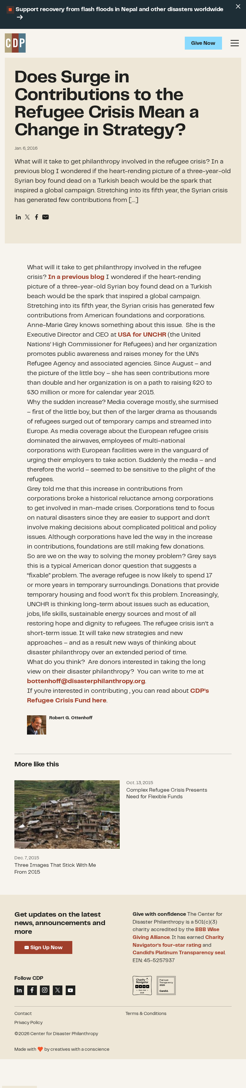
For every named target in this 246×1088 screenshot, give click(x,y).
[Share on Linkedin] (18, 217)
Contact (23, 1014)
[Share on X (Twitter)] (27, 217)
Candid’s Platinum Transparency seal (179, 952)
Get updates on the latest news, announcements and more (59, 923)
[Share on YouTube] (70, 990)
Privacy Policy (28, 1023)
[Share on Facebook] (36, 217)
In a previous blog (76, 277)
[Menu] (234, 43)
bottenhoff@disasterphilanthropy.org (86, 681)
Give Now (203, 43)
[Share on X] (57, 990)
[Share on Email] (46, 217)
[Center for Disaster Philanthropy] (15, 43)
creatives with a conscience (80, 1049)
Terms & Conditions (145, 1014)
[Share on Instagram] (45, 990)
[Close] (238, 7)
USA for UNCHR (142, 335)
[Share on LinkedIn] (19, 990)
